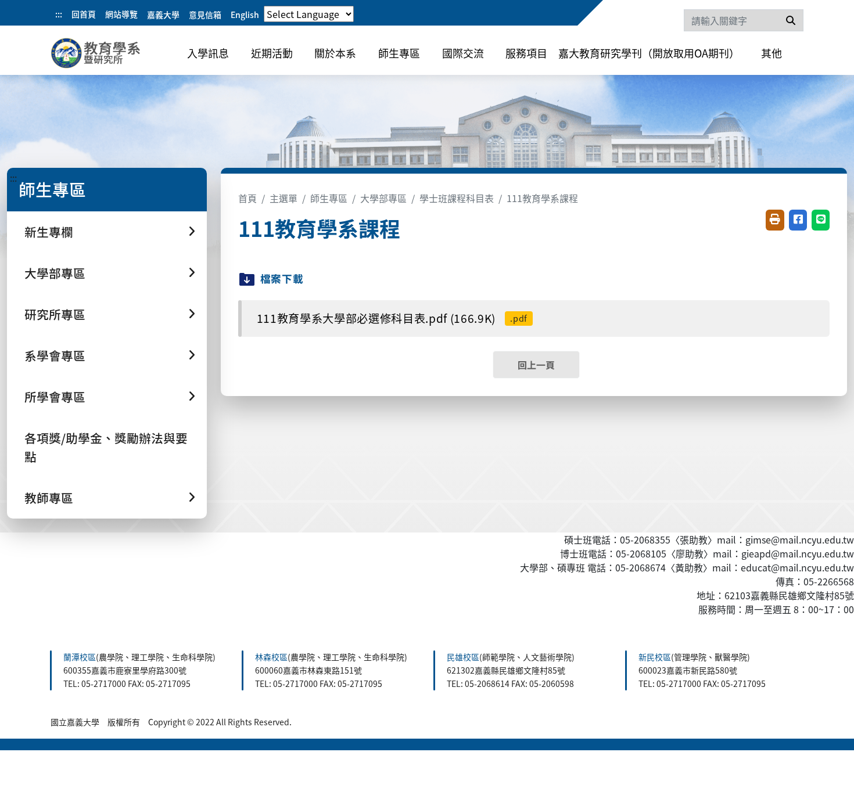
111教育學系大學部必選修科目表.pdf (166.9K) (392, 318)
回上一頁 (536, 365)
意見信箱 (205, 14)
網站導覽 (121, 14)
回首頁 (83, 14)
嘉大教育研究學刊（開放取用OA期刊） (649, 52)
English (245, 14)
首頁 (247, 198)
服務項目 (526, 52)
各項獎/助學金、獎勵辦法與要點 (106, 447)
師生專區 (399, 52)
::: (58, 14)
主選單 (283, 198)
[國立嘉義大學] (113, 55)
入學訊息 (208, 52)
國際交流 (463, 52)
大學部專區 (383, 198)
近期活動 (272, 52)
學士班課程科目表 (456, 198)
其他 (771, 52)
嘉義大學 (163, 14)
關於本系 (335, 52)
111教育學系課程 (542, 198)
